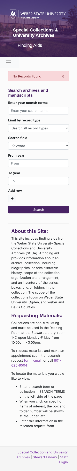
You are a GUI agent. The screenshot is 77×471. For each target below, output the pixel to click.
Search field (17, 138)
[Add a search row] (12, 198)
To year (14, 173)
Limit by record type (24, 120)
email (37, 360)
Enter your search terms (28, 103)
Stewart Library (45, 457)
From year (16, 155)
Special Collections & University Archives (35, 32)
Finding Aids (30, 45)
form (27, 360)
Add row (15, 190)
